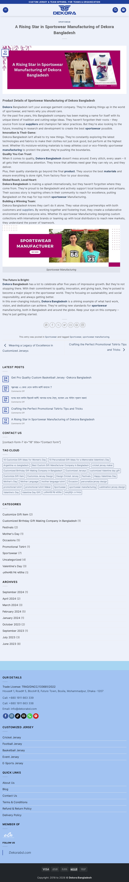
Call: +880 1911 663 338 (18, 703)
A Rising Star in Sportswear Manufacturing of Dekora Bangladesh (52, 419)
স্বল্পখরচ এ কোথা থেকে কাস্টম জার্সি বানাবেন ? (31, 387)
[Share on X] (58, 325)
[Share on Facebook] (52, 325)
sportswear (93, 128)
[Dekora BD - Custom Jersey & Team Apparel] (64, 10)
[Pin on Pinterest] (76, 325)
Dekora (7, 284)
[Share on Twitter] (64, 325)
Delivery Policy (12, 815)
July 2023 (9, 637)
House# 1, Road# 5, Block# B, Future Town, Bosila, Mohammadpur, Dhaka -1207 (53, 691)
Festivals (86, 476)
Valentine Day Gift (31, 492)
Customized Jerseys (76, 470)
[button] (5, 10)
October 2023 (11, 624)
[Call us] (30, 716)
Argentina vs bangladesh (16, 465)
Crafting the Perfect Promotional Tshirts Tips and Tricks (47, 408)
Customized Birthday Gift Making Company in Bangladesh (33, 470)
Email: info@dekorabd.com (20, 708)
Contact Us (10, 795)
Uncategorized (12, 559)
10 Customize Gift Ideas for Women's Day (25, 459)
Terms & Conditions (15, 802)
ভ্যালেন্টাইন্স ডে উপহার (73, 492)
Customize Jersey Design (40, 476)
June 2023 (9, 643)
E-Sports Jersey (13, 763)
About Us (8, 782)
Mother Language (29, 481)
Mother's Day (10, 481)
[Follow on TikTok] (17, 716)
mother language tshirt (53, 481)
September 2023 (13, 630)
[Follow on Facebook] (5, 716)
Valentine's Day (11, 492)
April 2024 (9, 598)
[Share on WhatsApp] (46, 325)
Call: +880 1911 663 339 (18, 697)
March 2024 (10, 605)
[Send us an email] (24, 716)
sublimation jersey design (112, 487)
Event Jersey (11, 756)
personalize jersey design (94, 481)
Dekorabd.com (20, 853)
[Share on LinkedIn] (82, 325)
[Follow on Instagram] (11, 716)
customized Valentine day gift (105, 470)
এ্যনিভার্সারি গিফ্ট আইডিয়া (53, 492)
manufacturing (12, 149)
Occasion (73, 481)
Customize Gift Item (14, 476)
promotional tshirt (13, 487)
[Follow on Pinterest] (36, 716)
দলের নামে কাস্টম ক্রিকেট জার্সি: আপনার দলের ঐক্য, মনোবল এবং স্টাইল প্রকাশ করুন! (49, 398)
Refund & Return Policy (17, 808)
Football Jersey (12, 743)
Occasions (9, 540)
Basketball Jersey (14, 750)
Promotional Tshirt (14, 546)
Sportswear (64, 22)
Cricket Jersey (12, 737)
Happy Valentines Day (105, 476)
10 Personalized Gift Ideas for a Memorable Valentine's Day (79, 459)
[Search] (115, 10)
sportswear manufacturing (96, 337)
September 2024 (13, 592)
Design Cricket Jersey (67, 476)
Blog (5, 789)
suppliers (28, 209)
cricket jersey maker (102, 465)
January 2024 (11, 618)
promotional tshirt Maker (38, 487)
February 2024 (12, 611)
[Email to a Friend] (70, 325)
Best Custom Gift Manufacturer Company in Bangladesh (60, 465)
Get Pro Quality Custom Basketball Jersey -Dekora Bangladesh (51, 377)
